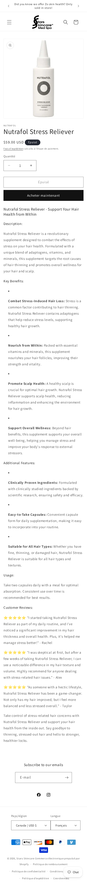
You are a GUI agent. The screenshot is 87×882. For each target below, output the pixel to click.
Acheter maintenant (43, 195)
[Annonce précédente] (8, 6)
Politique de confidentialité (28, 871)
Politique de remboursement (50, 864)
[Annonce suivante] (78, 6)
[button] (9, 22)
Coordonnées (61, 878)
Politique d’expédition (35, 878)
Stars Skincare (25, 858)
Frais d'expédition (13, 148)
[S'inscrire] (66, 777)
